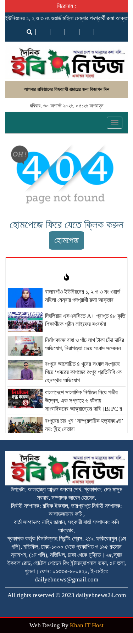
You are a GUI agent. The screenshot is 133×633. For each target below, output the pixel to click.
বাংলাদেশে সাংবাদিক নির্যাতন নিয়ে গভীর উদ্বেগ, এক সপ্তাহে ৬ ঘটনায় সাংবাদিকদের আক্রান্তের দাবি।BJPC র (83, 400)
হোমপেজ (66, 240)
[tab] (66, 264)
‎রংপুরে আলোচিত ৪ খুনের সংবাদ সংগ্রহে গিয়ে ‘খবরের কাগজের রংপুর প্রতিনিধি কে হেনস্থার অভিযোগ (83, 372)
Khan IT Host (87, 625)
